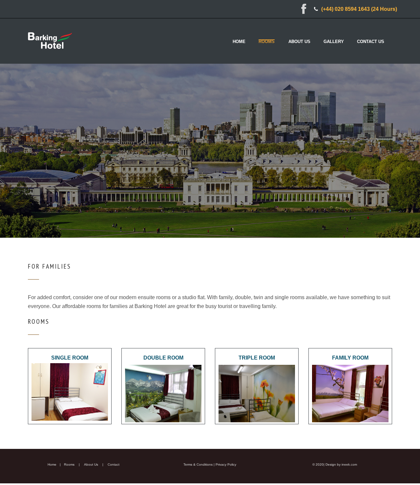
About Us (299, 41)
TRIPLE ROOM (257, 358)
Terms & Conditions (198, 464)
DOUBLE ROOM (163, 358)
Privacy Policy (226, 464)
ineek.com (349, 464)
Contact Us (370, 41)
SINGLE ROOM (69, 358)
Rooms (267, 41)
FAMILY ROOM (350, 358)
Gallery (334, 41)
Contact (113, 464)
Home (239, 41)
